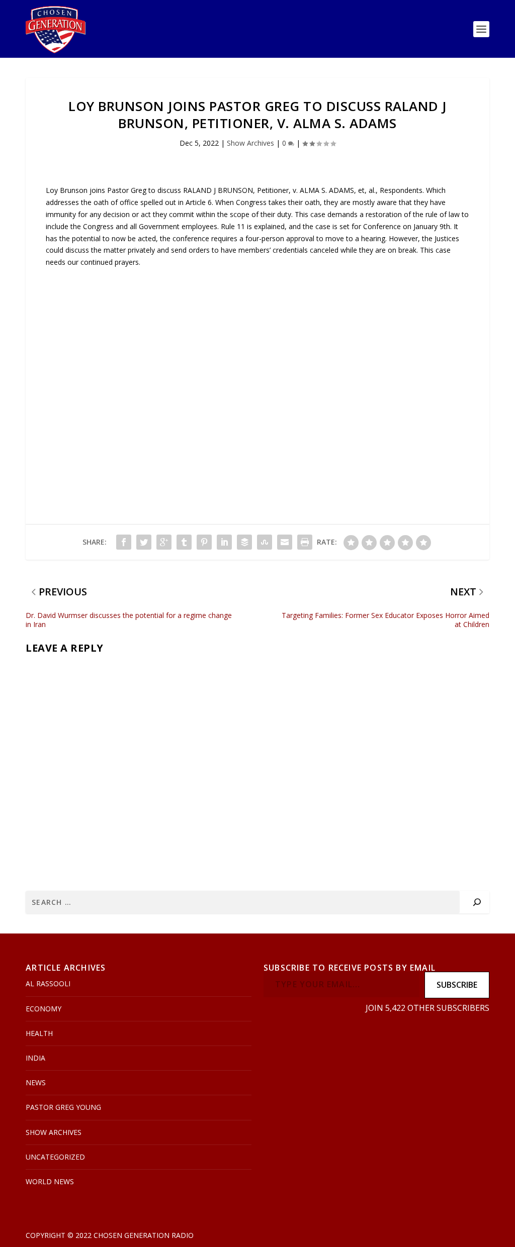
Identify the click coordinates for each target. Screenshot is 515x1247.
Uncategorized (55, 1157)
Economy (43, 1008)
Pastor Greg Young (63, 1107)
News (36, 1082)
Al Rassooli (48, 983)
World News (50, 1181)
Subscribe (457, 984)
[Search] (477, 902)
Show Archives (250, 143)
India (35, 1058)
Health (39, 1033)
